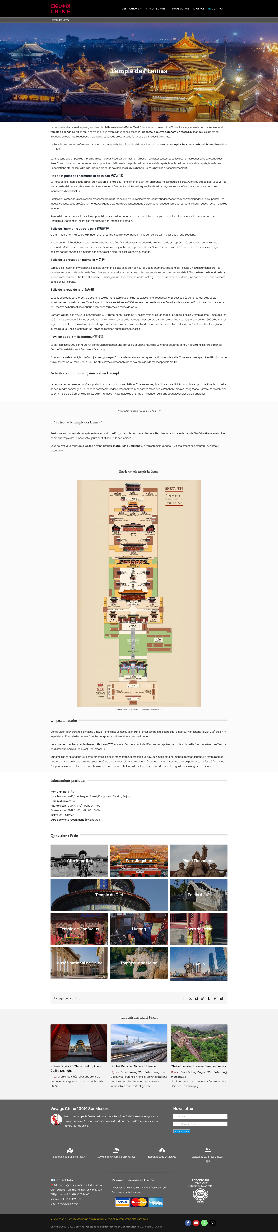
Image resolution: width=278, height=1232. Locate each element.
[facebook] (188, 1223)
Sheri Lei (156, 410)
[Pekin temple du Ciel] (79, 1025)
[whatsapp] (204, 1223)
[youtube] (196, 1223)
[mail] (212, 1223)
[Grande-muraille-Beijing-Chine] (199, 1025)
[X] (190, 998)
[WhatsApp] (202, 998)
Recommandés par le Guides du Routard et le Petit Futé (94, 1116)
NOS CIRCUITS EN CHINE (78, 1219)
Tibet (57, 149)
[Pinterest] (215, 998)
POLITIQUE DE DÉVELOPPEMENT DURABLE (132, 1219)
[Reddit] (196, 998)
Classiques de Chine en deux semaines (198, 1066)
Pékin (128, 127)
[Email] (221, 998)
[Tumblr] (208, 998)
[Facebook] (184, 998)
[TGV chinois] (139, 1025)
